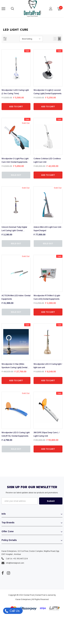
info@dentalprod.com (15, 563)
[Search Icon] (15, 8)
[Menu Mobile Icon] (3, 9)
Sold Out (16, 175)
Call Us (14, 610)
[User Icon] (50, 8)
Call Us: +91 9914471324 (17, 559)
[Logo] (32, 8)
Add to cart (16, 107)
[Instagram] (8, 573)
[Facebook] (3, 573)
